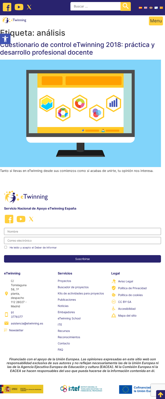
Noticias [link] (63, 306)
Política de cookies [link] (130, 295)
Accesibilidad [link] (127, 308)
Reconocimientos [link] (69, 337)
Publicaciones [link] (67, 299)
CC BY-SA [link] (124, 301)
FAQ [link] (60, 349)
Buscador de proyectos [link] (73, 287)
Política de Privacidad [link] (132, 288)
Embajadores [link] (66, 312)
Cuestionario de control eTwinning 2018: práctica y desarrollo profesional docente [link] (77, 48)
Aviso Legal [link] (125, 281)
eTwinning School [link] (69, 318)
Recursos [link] (64, 330)
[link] (5, 39)
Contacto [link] (64, 343)
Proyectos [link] (64, 281)
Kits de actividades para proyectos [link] (81, 293)
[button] (156, 21)
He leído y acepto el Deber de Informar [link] (33, 247)
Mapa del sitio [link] (127, 315)
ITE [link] (60, 324)
